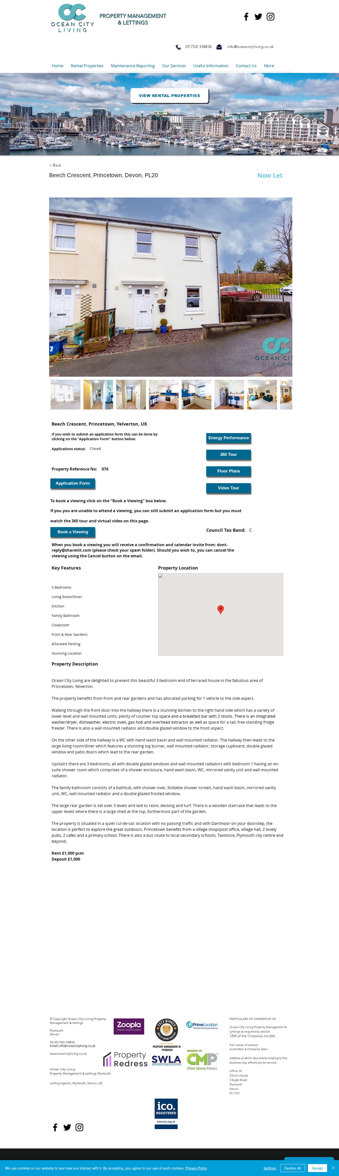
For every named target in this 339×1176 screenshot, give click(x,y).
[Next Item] (284, 287)
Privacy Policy (196, 1168)
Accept (317, 1168)
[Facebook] (246, 16)
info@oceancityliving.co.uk (250, 46)
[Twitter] (258, 16)
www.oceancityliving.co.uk (68, 1053)
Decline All (292, 1168)
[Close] (333, 1168)
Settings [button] (270, 1168)
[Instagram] (270, 16)
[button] (72, 483)
